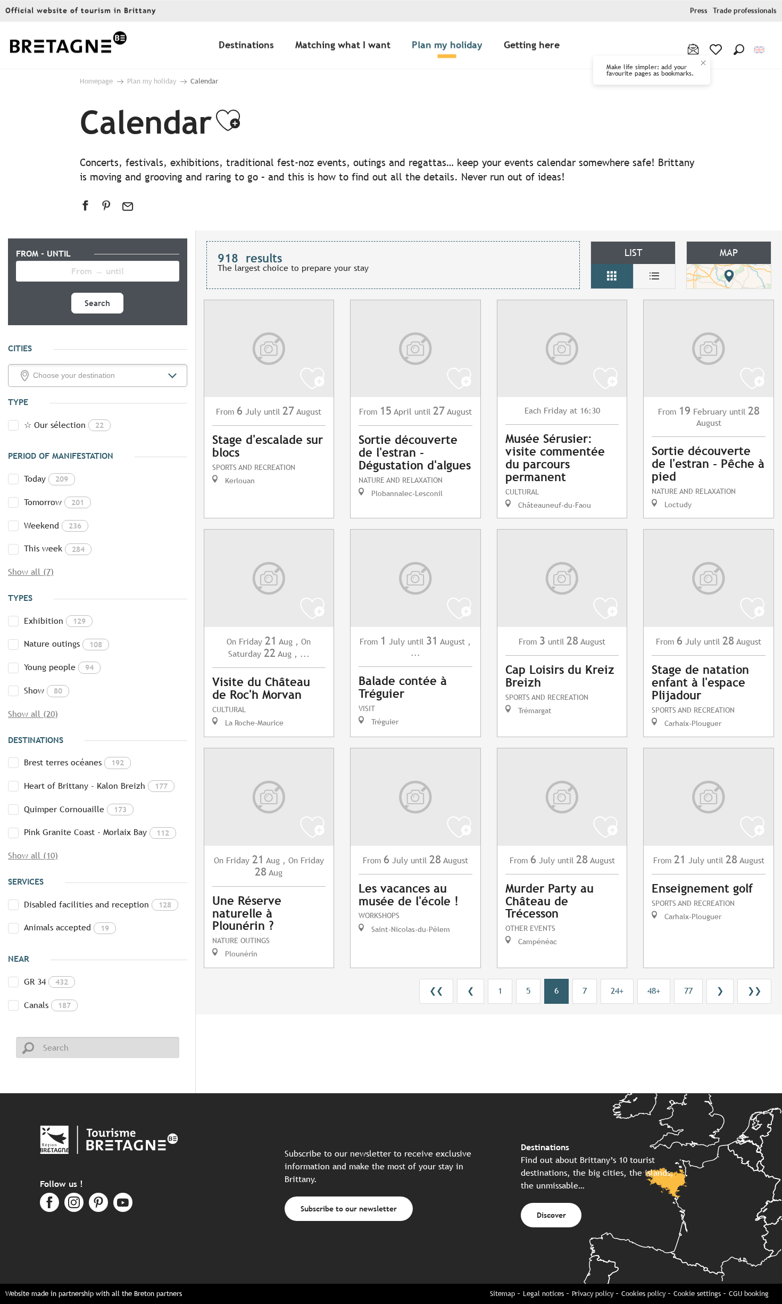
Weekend (52, 526)
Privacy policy (592, 1294)
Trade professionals (745, 11)
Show (43, 691)
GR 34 (46, 982)
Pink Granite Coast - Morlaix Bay (96, 832)
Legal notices (543, 1294)
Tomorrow (54, 502)
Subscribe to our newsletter (349, 1208)
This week (54, 548)
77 (688, 991)
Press (699, 11)
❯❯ (754, 991)
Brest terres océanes (74, 762)
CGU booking (749, 1294)
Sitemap (502, 1294)
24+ (617, 991)
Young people (59, 667)
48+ (653, 991)
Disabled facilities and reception (97, 904)
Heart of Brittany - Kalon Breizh (96, 786)
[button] (738, 49)
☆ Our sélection (64, 425)
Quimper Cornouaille (75, 809)
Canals (47, 1005)
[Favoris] (717, 49)
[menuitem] (68, 45)
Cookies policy (643, 1294)
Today (46, 479)
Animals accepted (66, 927)
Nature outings (63, 644)
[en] (759, 50)
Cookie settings (697, 1294)
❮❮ (436, 991)
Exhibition (55, 621)
